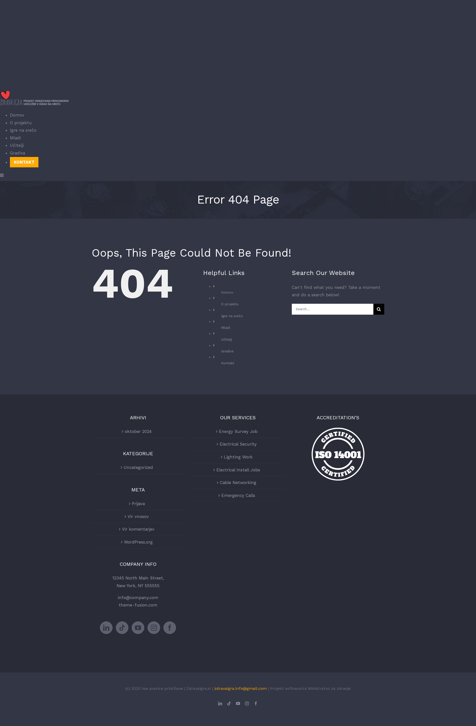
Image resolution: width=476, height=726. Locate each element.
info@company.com (138, 597)
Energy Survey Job (238, 431)
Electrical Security (238, 444)
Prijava (138, 503)
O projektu (229, 304)
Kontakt (227, 363)
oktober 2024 (138, 431)
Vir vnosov (138, 516)
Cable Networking (238, 482)
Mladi (225, 328)
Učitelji (226, 339)
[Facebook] (169, 627)
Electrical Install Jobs (238, 469)
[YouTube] (138, 627)
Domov (227, 292)
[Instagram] (154, 627)
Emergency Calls (238, 495)
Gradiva (227, 351)
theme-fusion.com (138, 605)
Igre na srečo (232, 316)
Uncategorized (138, 467)
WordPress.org (138, 542)
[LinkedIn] (106, 627)
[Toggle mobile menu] (2, 175)
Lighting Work (238, 456)
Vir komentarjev (138, 529)
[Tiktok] (122, 627)
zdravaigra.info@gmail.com (240, 688)
